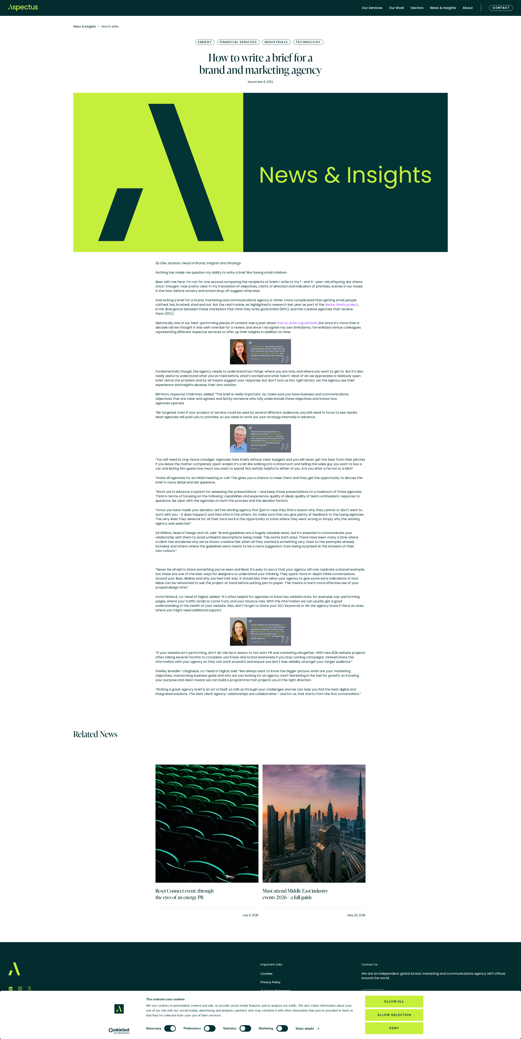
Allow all (394, 1001)
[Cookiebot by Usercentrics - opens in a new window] (119, 1031)
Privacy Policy (270, 982)
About (468, 7)
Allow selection (394, 1015)
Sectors (417, 7)
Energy (205, 42)
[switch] (210, 1028)
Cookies (266, 974)
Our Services (372, 7)
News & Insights (443, 7)
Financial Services (238, 42)
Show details (305, 1028)
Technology (308, 42)
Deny (394, 1028)
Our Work (396, 7)
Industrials (276, 42)
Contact (501, 8)
